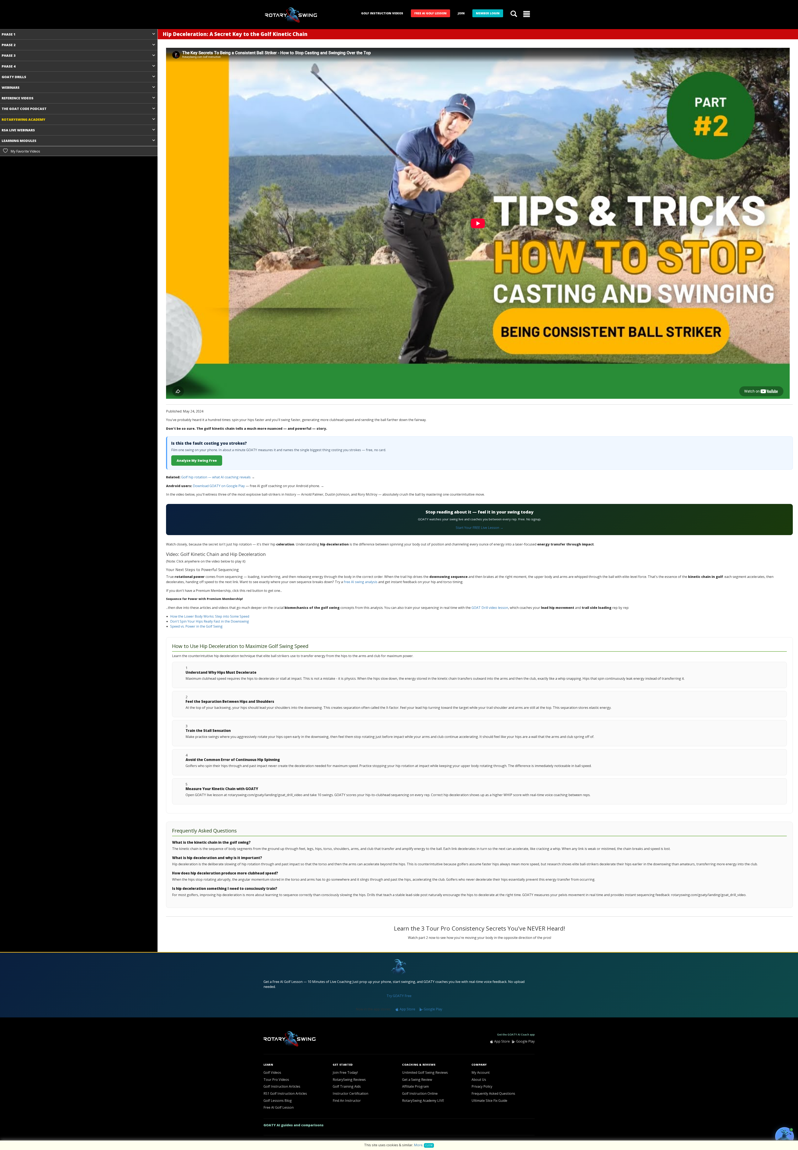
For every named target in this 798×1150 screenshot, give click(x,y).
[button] (526, 14)
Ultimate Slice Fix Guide (489, 1100)
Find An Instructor (347, 1100)
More (418, 1145)
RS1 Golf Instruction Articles (285, 1093)
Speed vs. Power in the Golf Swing (196, 626)
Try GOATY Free (399, 996)
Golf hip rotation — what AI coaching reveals (216, 477)
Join (461, 13)
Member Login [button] (488, 13)
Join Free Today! (345, 1072)
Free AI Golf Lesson (430, 13)
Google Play (432, 1009)
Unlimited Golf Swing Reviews (425, 1072)
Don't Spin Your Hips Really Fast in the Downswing (209, 621)
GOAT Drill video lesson (490, 607)
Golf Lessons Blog (278, 1100)
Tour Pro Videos (276, 1079)
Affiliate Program (415, 1086)
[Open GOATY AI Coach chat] (784, 1136)
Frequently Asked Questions (493, 1093)
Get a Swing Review (417, 1079)
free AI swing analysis (360, 582)
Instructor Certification (350, 1093)
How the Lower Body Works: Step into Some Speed (209, 616)
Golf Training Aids (347, 1086)
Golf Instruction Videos (382, 13)
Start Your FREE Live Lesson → (479, 527)
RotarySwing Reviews (349, 1079)
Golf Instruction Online (420, 1093)
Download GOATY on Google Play (219, 486)
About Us (479, 1079)
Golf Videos (272, 1072)
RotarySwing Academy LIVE (423, 1100)
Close (429, 1145)
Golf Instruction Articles (282, 1086)
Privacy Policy (482, 1086)
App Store (407, 1009)
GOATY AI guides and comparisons (294, 1125)
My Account (481, 1072)
